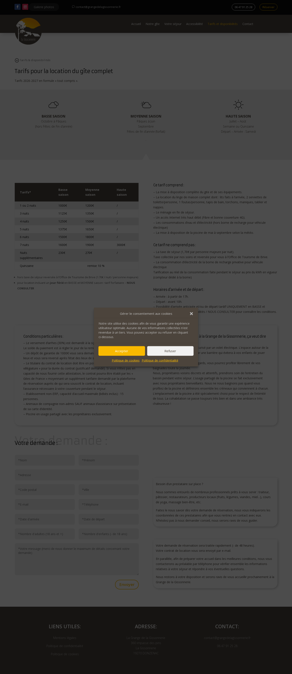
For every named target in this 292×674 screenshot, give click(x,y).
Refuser (170, 351)
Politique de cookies (126, 360)
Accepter (121, 351)
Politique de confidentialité (160, 360)
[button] (191, 314)
